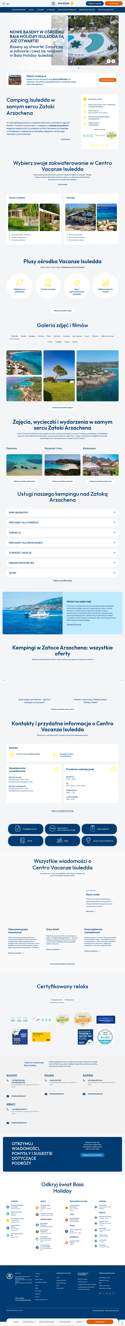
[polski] (8, 3)
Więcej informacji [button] (74, 624)
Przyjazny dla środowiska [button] (26, 542)
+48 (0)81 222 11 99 (93, 119)
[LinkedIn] (107, 145)
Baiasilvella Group (61, 1283)
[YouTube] (97, 145)
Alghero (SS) (17, 1235)
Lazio (72, 1214)
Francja (102, 1212)
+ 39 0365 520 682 (18, 1080)
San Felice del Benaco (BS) (46, 1247)
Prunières (103, 1240)
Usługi (31, 10)
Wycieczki (51, 10)
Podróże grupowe (82, 1282)
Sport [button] (12, 572)
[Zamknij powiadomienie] (116, 74)
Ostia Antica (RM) (74, 1219)
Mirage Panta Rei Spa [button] (21, 562)
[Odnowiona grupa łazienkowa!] (24, 941)
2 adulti (79, 1322)
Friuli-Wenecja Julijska (79, 1201)
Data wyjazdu (63, 1322)
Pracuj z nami (59, 1288)
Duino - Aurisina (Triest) (74, 1207)
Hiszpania (102, 1201)
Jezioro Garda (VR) (45, 1231)
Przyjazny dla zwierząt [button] (24, 522)
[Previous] (4, 680)
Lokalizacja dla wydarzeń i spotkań (87, 1284)
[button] (62, 311)
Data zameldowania (45, 1322)
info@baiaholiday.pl (57, 1094)
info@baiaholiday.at (95, 1094)
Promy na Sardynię (105, 10)
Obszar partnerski (61, 1280)
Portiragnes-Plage (104, 1246)
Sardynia (14, 1201)
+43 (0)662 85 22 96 (95, 1080)
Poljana (74, 1242)
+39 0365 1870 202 (18, 1082)
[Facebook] (92, 145)
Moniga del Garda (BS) (46, 1225)
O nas (58, 1277)
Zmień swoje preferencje (112, 1310)
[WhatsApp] (114, 1293)
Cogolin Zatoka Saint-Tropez (105, 1230)
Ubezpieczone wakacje (105, 1288)
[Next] (121, 680)
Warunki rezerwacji (104, 1285)
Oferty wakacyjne (82, 1279)
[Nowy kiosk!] (62, 939)
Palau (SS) (16, 1213)
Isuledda (16, 1322)
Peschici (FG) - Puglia (76, 1231)
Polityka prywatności (98, 1310)
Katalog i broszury (104, 1280)
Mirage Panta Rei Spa (87, 10)
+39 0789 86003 (93, 125)
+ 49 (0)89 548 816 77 (19, 1109)
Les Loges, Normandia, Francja (105, 1223)
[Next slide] (113, 61)
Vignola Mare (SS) (17, 1206)
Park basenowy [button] (18, 512)
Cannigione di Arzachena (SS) (17, 1220)
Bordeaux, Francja (105, 1217)
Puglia (72, 1225)
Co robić (40, 10)
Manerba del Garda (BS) (45, 1239)
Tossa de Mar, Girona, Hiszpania (105, 1206)
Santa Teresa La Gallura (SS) (15, 1228)
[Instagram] (102, 145)
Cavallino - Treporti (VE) (45, 1207)
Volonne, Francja (103, 1235)
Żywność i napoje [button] (20, 552)
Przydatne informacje (67, 10)
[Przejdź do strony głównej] (54, 3)
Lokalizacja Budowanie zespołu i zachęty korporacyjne (86, 1288)
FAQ (100, 1283)
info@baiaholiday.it (19, 1096)
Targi (57, 1285)
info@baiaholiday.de (19, 1123)
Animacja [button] (15, 532)
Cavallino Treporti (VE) (46, 1214)
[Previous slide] (108, 61)
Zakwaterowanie (19, 10)
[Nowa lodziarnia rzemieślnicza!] (101, 940)
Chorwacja (74, 1237)
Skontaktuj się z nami (104, 1277)
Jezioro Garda (46, 1219)
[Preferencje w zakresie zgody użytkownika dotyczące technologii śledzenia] (122, 1323)
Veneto (43, 1201)
